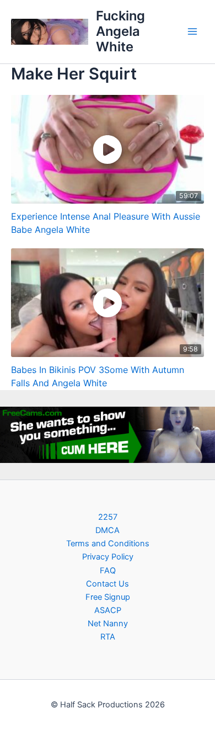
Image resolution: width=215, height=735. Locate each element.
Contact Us (107, 584)
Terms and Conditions (107, 543)
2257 (107, 517)
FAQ (108, 571)
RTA (107, 637)
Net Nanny (108, 624)
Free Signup (107, 597)
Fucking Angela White (120, 31)
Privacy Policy (107, 557)
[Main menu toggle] (192, 31)
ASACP (107, 610)
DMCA (107, 530)
